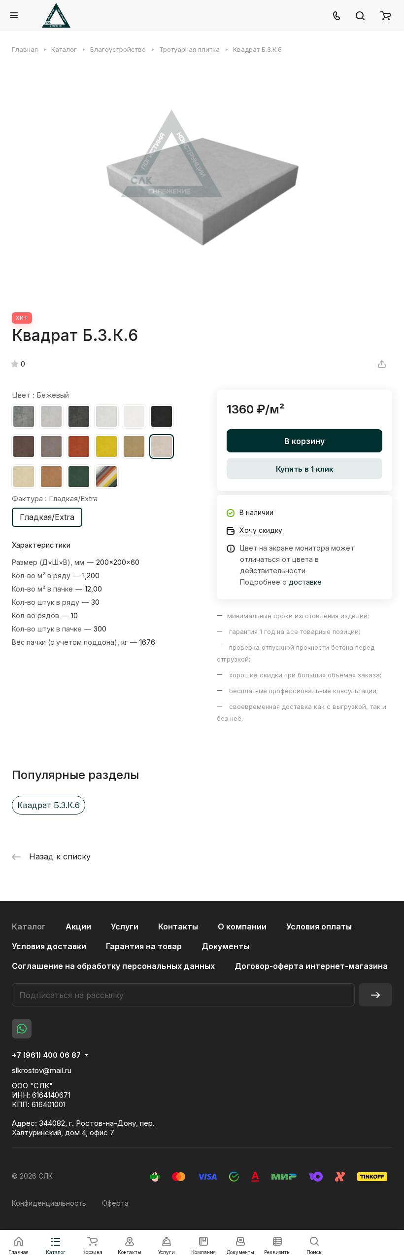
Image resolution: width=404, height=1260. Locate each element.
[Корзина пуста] (385, 15)
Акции (78, 926)
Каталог (29, 926)
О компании (242, 926)
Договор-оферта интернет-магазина (311, 966)
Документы (225, 946)
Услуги (124, 926)
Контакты (178, 926)
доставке (305, 582)
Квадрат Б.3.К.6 (48, 805)
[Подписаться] (375, 994)
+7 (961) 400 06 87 (46, 1055)
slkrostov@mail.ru (41, 1070)
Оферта (115, 1203)
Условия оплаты (319, 926)
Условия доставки (49, 946)
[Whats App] (22, 1028)
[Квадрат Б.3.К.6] (202, 183)
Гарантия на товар (144, 946)
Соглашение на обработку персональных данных (113, 966)
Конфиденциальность (49, 1203)
